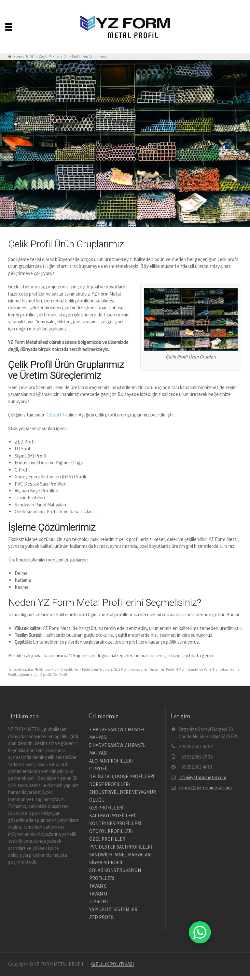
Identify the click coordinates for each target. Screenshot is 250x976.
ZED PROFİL (102, 917)
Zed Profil (60, 674)
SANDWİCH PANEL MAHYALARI (120, 855)
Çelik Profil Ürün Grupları (93, 669)
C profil (66, 669)
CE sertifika (58, 415)
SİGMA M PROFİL (106, 862)
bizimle (178, 655)
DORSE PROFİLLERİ (109, 784)
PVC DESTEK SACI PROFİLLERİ (120, 847)
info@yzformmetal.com (202, 777)
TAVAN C (98, 886)
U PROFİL (99, 901)
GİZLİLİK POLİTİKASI (112, 964)
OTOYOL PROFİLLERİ (111, 831)
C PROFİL (99, 768)
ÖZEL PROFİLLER (107, 839)
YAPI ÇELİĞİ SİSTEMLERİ (114, 909)
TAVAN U (98, 894)
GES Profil (121, 669)
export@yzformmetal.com (205, 787)
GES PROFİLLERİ (106, 808)
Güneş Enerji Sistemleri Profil (152, 669)
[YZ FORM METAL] (125, 26)
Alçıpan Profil (49, 669)
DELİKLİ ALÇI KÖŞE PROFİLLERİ (121, 776)
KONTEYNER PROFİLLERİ (115, 823)
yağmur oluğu (28, 674)
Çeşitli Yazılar (22, 669)
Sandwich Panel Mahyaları (208, 669)
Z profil (45, 674)
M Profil (181, 669)
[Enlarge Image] (125, 143)
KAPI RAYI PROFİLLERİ (112, 815)
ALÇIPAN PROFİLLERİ (111, 761)
